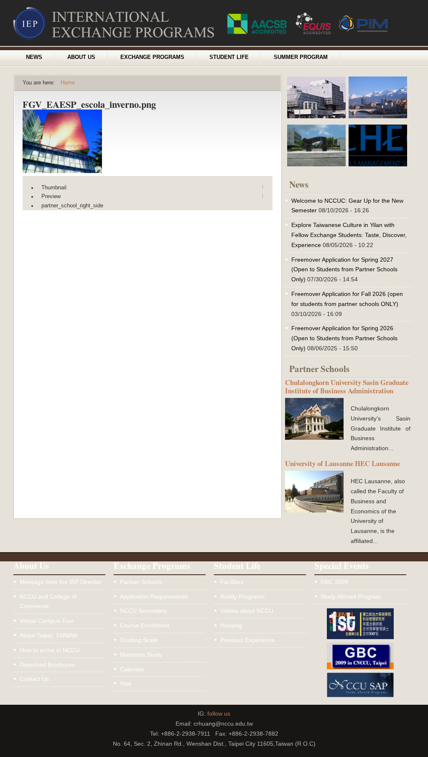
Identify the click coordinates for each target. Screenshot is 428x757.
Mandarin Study (141, 654)
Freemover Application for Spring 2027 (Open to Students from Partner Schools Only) (344, 269)
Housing (231, 625)
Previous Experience (247, 640)
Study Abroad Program (351, 596)
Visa (125, 683)
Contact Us (34, 678)
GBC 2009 (334, 582)
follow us (218, 713)
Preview (51, 196)
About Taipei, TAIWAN (48, 635)
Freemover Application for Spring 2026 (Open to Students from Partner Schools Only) (344, 338)
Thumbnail (53, 188)
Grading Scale (139, 640)
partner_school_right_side (72, 206)
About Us (81, 57)
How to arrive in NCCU (49, 650)
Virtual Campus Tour (47, 620)
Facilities (231, 582)
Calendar (132, 669)
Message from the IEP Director (60, 582)
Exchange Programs (152, 57)
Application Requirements (154, 596)
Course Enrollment (144, 625)
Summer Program (301, 57)
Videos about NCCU (246, 610)
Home (68, 83)
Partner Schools (141, 582)
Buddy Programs (242, 596)
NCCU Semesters (143, 610)
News (34, 57)
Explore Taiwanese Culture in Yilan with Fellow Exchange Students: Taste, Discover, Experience (349, 235)
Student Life (229, 57)
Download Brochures (47, 664)
